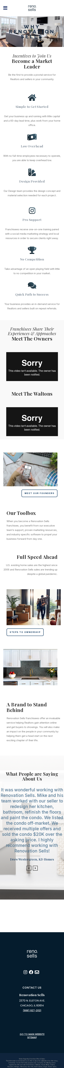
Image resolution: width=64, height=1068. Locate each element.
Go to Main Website (32, 1034)
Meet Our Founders (39, 493)
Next (35, 868)
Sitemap (32, 1037)
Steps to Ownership (25, 632)
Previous (28, 868)
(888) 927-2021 (32, 1010)
